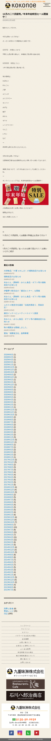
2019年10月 (9, 415)
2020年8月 (8, 392)
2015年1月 (8, 545)
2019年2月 (8, 435)
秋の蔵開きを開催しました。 (16, 327)
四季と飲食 (8, 609)
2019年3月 (8, 432)
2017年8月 (8, 467)
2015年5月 (8, 535)
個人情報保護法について (25, 656)
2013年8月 (8, 587)
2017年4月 (8, 477)
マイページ (25, 629)
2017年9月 (8, 465)
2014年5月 (8, 565)
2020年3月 (8, 402)
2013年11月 (9, 580)
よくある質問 (25, 649)
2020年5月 (8, 397)
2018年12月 (9, 440)
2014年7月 (8, 560)
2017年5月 (8, 475)
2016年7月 (8, 500)
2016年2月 (8, 512)
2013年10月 (9, 582)
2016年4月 (8, 507)
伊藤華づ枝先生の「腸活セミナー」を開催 (22, 291)
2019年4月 (8, 430)
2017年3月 (8, 480)
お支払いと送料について (25, 646)
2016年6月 (8, 502)
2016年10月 (9, 492)
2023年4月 (8, 382)
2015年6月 (8, 532)
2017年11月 (9, 462)
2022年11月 (9, 385)
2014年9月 (8, 555)
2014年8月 (8, 557)
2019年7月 (8, 422)
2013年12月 (9, 577)
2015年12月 (9, 517)
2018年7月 (8, 447)
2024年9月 (8, 375)
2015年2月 (8, 542)
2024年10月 (9, 372)
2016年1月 (8, 515)
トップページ (25, 626)
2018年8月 (8, 445)
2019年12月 (9, 410)
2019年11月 (9, 412)
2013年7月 (8, 590)
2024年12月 (9, 367)
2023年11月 (9, 377)
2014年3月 (8, 570)
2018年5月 (8, 450)
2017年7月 (8, 470)
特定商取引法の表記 (25, 652)
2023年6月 (8, 380)
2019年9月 (8, 417)
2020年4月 (8, 400)
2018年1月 (8, 457)
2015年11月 (9, 520)
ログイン (25, 632)
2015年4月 (8, 537)
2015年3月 (8, 540)
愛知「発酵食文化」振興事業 (16, 333)
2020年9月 (8, 390)
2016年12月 (9, 487)
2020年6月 (8, 395)
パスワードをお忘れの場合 (25, 636)
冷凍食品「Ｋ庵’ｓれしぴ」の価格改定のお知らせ (25, 271)
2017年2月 (8, 482)
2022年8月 (8, 387)
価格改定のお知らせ (12, 277)
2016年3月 (8, 510)
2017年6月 (8, 472)
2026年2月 (8, 357)
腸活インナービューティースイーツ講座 (21, 313)
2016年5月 (8, 505)
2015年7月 (8, 530)
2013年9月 (8, 585)
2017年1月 (8, 485)
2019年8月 (8, 420)
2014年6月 (8, 562)
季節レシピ (8, 611)
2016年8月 (8, 497)
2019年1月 (8, 437)
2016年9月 (8, 495)
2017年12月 (9, 460)
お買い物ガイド (26, 642)
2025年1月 (8, 365)
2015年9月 (8, 525)
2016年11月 (9, 490)
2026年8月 (8, 355)
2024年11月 (9, 370)
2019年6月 (8, 425)
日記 (6, 614)
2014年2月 (8, 572)
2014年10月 (9, 552)
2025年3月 (8, 362)
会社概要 (25, 639)
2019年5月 (8, 427)
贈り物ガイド (25, 659)
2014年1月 (8, 575)
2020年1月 (8, 407)
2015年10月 (9, 522)
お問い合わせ (25, 662)
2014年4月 (8, 567)
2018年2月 (8, 455)
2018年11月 (9, 442)
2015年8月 (8, 527)
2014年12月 (9, 547)
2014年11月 (9, 550)
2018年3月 (8, 452)
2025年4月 (8, 360)
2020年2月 (8, 405)
